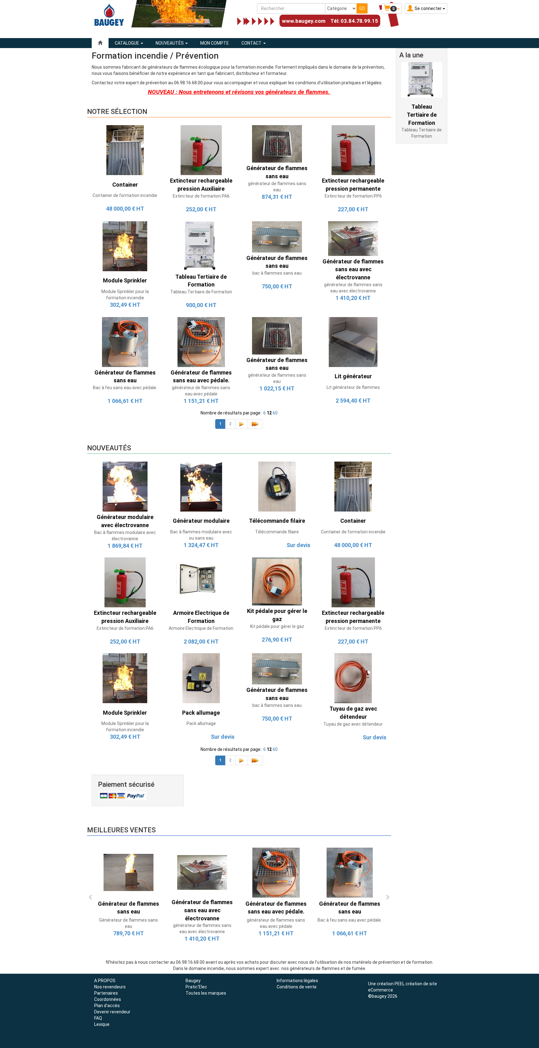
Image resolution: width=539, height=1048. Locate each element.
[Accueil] (100, 43)
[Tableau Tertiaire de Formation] (201, 245)
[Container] (125, 149)
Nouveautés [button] (170, 43)
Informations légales (297, 980)
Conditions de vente (297, 986)
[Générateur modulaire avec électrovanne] (125, 486)
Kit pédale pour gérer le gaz (277, 626)
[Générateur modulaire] (201, 486)
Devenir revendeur (112, 1011)
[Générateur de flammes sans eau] (277, 143)
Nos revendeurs (110, 986)
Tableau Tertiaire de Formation (201, 291)
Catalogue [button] (127, 43)
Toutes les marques (206, 993)
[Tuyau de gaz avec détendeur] (353, 677)
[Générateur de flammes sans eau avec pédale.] (201, 341)
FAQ (98, 1018)
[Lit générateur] (353, 341)
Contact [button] (252, 43)
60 (275, 412)
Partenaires (106, 993)
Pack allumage (201, 723)
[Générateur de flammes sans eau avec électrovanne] (353, 238)
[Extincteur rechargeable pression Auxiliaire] (201, 149)
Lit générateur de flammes (353, 387)
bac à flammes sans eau (277, 273)
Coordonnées (107, 999)
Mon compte (214, 43)
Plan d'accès (107, 1005)
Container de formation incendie (125, 195)
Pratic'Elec (196, 986)
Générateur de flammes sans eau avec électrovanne (202, 910)
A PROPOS (104, 980)
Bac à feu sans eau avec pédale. (125, 387)
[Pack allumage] (201, 677)
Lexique (101, 1024)
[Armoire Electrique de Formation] (201, 582)
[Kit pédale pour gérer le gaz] (277, 581)
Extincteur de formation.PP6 (353, 195)
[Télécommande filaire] (277, 486)
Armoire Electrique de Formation (201, 628)
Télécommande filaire (277, 531)
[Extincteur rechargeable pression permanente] (353, 149)
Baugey (193, 980)
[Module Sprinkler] (125, 245)
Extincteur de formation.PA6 (201, 195)
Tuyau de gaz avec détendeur (353, 724)
